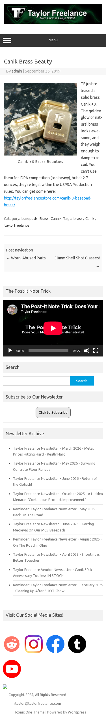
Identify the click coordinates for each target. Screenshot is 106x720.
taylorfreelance (17, 225)
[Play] (10, 350)
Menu (53, 40)
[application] (53, 328)
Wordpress (77, 712)
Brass (44, 218)
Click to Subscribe (53, 412)
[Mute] (87, 350)
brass (78, 218)
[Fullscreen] (96, 350)
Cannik (56, 218)
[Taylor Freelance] (53, 22)
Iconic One (23, 712)
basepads (29, 218)
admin (17, 71)
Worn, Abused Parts (26, 258)
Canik (89, 218)
